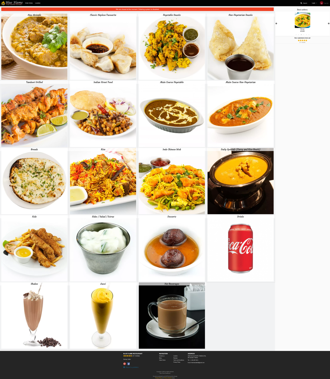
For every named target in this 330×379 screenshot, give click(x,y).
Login (313, 3)
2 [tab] (298, 35)
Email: (196, 362)
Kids (34, 216)
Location (37, 3)
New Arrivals (34, 15)
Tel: (193, 360)
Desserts (171, 216)
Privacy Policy (176, 362)
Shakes (34, 283)
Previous (276, 23)
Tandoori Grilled (34, 82)
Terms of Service (168, 377)
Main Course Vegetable (172, 82)
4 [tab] (304, 35)
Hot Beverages (172, 283)
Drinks (240, 216)
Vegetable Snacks (172, 15)
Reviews (175, 358)
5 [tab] (306, 35)
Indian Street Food (103, 82)
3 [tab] (301, 35)
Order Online (29, 3)
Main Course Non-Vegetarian (240, 82)
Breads (34, 149)
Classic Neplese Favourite (103, 15)
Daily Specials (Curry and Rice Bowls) (240, 149)
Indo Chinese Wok (172, 149)
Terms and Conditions (178, 360)
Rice (103, 149)
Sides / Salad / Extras (103, 216)
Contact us (161, 356)
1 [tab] (296, 35)
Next (329, 23)
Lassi (103, 283)
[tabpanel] (302, 23)
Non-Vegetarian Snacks (241, 15)
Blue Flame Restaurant (132, 354)
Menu (160, 358)
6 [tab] (309, 35)
